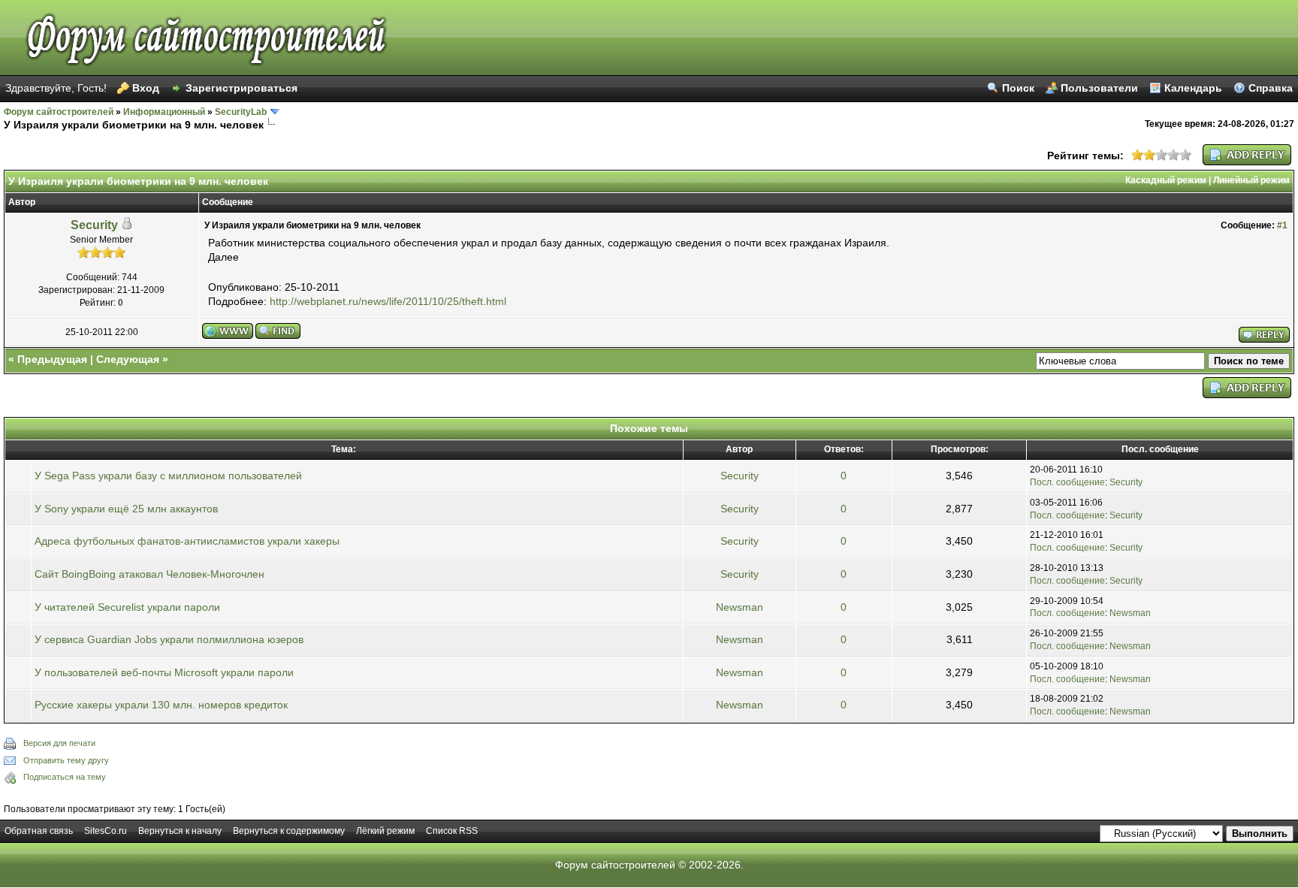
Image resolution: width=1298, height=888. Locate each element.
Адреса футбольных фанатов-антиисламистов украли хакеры (187, 541)
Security (94, 225)
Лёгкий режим (385, 831)
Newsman (739, 607)
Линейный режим (1251, 180)
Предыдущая (52, 359)
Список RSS (452, 831)
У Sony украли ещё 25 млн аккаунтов (126, 509)
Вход (145, 88)
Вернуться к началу (180, 831)
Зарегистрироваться (241, 88)
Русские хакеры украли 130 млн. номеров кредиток (161, 705)
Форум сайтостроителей (58, 112)
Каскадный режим (1165, 180)
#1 (1282, 225)
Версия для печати (59, 743)
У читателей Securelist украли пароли (127, 607)
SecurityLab (241, 112)
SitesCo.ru (105, 831)
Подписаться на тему (64, 776)
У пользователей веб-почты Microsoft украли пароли (164, 672)
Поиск (1018, 88)
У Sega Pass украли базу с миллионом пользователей (168, 476)
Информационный (164, 112)
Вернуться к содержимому (289, 831)
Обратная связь (39, 831)
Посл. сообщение (1067, 482)
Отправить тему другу (66, 760)
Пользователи (1099, 88)
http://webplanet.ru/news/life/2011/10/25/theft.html (388, 301)
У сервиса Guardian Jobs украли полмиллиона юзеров (169, 639)
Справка (1270, 88)
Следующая (127, 359)
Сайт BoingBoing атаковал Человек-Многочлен (149, 574)
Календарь (1193, 88)
